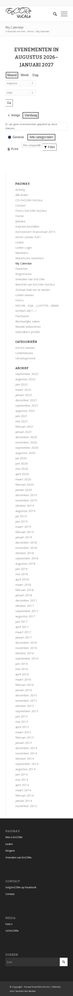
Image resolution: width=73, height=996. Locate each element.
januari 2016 (23, 690)
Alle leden (21, 195)
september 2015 (26, 711)
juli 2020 (21, 458)
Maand (12, 75)
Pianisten (21, 269)
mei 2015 (21, 722)
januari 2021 (23, 432)
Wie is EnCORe (14, 837)
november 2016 (26, 648)
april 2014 (22, 785)
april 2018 (22, 579)
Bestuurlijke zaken (27, 321)
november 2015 (26, 700)
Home (30, 31)
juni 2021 (21, 416)
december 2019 (26, 495)
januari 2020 (23, 490)
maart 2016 (23, 679)
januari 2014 (23, 801)
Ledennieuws (24, 353)
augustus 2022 (25, 379)
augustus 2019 (25, 511)
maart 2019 (23, 527)
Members (21, 253)
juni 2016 (21, 664)
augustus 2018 (25, 563)
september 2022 (26, 374)
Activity (20, 189)
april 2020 (22, 474)
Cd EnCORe (12, 930)
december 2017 (26, 600)
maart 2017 (23, 632)
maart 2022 (23, 390)
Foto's (8, 924)
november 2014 (26, 753)
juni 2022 (21, 384)
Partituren (22, 316)
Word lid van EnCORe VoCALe (35, 284)
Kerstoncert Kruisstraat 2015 (35, 232)
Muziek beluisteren (28, 326)
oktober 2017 (24, 606)
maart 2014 (23, 790)
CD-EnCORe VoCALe (29, 200)
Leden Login (23, 247)
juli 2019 (21, 516)
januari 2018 (23, 595)
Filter (50, 148)
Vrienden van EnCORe (18, 857)
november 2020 (26, 442)
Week (25, 75)
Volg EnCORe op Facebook (20, 887)
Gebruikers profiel (27, 332)
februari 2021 (24, 426)
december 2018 (26, 542)
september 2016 (26, 658)
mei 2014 (21, 779)
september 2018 (26, 558)
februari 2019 (24, 532)
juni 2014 (21, 774)
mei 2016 (21, 669)
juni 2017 (21, 621)
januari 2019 (23, 537)
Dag (35, 75)
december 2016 (26, 642)
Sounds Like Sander (25, 991)
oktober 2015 (24, 706)
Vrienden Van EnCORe (30, 279)
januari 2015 (23, 743)
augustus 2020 (25, 453)
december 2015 (26, 695)
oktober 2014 (24, 758)
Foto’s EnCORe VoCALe (31, 211)
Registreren (23, 274)
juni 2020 (21, 463)
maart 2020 (23, 479)
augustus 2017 (25, 616)
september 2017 (26, 611)
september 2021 (26, 405)
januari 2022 (23, 395)
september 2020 (26, 447)
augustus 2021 (25, 411)
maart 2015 (23, 732)
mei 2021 (21, 421)
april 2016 (22, 674)
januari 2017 (23, 637)
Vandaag (31, 115)
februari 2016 (24, 685)
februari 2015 (24, 737)
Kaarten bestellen (27, 226)
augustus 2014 (25, 769)
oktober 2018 (24, 553)
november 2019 (26, 500)
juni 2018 (21, 569)
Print (12, 150)
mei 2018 (21, 574)
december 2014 (26, 748)
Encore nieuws (25, 348)
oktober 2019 (24, 505)
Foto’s (19, 300)
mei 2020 (21, 469)
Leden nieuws (24, 295)
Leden (19, 242)
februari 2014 (24, 795)
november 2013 (26, 806)
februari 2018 (24, 590)
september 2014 (26, 764)
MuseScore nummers (29, 258)
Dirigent (10, 850)
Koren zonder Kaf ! (27, 237)
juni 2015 (21, 716)
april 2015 (22, 727)
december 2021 (26, 400)
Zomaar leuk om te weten (32, 290)
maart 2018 (23, 585)
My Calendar (14, 27)
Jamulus (20, 221)
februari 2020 (24, 484)
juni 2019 (21, 521)
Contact (20, 205)
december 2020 (26, 437)
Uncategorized (25, 358)
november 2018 (26, 548)
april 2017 (22, 627)
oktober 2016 (24, 653)
